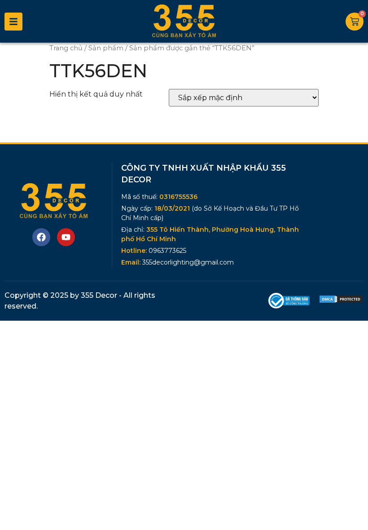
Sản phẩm (105, 48)
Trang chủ (66, 48)
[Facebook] (41, 237)
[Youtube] (66, 237)
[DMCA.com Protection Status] (341, 301)
